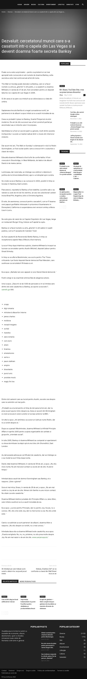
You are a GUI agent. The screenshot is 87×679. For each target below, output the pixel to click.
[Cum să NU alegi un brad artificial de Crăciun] (10, 592)
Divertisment (51, 4)
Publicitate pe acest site (9, 673)
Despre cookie (30, 671)
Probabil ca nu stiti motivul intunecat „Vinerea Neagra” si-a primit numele (66, 170)
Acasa (20, 4)
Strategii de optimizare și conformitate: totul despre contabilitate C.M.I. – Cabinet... (78, 172)
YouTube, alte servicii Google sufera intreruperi (77, 114)
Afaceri (26, 4)
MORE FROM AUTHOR (28, 581)
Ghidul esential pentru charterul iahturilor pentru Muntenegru (48, 635)
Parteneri (12, 671)
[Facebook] (4, 64)
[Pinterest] (14, 64)
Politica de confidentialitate (46, 671)
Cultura (41, 4)
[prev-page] (3, 613)
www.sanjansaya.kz (40, 537)
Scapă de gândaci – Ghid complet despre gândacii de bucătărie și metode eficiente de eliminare (48, 604)
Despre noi (20, 671)
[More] (24, 64)
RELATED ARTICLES (10, 581)
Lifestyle (61, 4)
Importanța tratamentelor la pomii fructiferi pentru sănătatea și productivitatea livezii (28, 604)
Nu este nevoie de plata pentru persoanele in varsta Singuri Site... (48, 645)
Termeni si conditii (63, 671)
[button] (82, 4)
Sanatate (69, 4)
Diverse (10, 12)
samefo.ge (6, 290)
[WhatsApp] (19, 64)
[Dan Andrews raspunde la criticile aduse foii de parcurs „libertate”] (35, 656)
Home (4, 12)
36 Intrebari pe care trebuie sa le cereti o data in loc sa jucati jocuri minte (14, 571)
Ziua (61, 95)
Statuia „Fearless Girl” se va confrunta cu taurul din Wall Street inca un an (43, 571)
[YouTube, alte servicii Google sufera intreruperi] (64, 114)
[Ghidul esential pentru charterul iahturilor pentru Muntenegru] (35, 635)
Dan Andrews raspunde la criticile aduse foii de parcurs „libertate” (48, 656)
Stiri (77, 4)
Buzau (33, 4)
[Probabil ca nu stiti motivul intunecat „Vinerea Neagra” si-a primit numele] (64, 125)
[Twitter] (9, 64)
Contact (4, 671)
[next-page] (6, 613)
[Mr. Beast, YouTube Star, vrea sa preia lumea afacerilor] (72, 77)
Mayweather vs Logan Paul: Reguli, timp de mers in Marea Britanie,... (78, 196)
